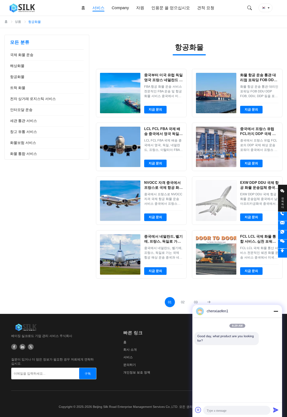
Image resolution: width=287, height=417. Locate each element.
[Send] (275, 410)
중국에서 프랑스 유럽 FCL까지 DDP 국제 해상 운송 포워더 (258, 134)
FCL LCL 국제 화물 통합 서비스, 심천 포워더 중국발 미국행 (258, 241)
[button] (265, 8)
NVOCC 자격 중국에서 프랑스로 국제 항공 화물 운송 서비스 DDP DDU (163, 188)
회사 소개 (130, 349)
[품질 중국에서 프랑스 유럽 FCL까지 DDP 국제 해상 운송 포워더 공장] (216, 146)
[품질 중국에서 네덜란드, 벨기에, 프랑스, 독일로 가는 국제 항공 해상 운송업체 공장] (120, 254)
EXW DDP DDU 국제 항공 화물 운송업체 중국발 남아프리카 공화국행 (259, 188)
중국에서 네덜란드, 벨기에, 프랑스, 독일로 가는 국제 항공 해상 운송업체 (163, 241)
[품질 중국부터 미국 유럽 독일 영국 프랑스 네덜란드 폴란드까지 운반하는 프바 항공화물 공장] (120, 93)
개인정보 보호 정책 (136, 372)
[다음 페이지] (209, 302)
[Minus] (275, 311)
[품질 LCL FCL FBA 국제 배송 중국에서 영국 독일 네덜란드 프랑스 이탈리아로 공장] (120, 146)
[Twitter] (31, 347)
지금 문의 (155, 109)
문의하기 (129, 365)
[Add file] (198, 410)
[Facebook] (14, 347)
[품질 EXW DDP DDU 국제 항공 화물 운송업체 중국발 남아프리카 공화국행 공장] (216, 200)
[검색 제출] (249, 7)
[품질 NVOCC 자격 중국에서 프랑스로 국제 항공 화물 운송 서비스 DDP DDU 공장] (120, 200)
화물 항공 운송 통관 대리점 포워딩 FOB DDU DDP (258, 80)
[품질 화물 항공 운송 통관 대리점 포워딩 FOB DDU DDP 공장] (216, 93)
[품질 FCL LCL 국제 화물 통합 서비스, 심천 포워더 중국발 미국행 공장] (216, 254)
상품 (18, 21)
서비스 (128, 357)
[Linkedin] (22, 347)
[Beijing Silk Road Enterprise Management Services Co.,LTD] (23, 7)
